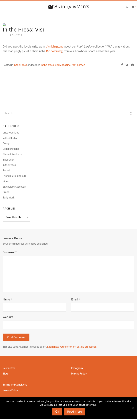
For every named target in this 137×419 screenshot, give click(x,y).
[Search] (127, 7)
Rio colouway (54, 51)
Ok (57, 411)
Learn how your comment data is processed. (72, 346)
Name (7, 299)
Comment (10, 252)
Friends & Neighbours (14, 175)
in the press (47, 65)
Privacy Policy (10, 390)
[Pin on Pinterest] (132, 65)
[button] (131, 113)
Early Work (8, 197)
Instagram (77, 368)
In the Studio (10, 138)
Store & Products (12, 154)
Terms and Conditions (15, 384)
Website (8, 317)
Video (6, 181)
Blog (5, 373)
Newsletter (9, 368)
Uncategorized (11, 132)
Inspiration (8, 159)
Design (6, 143)
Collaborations (11, 148)
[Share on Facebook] (122, 65)
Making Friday (79, 373)
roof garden (78, 65)
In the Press (20, 65)
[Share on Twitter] (126, 65)
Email (75, 299)
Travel (6, 170)
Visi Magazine (55, 46)
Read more (74, 411)
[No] (132, 408)
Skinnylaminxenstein (14, 186)
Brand (6, 192)
